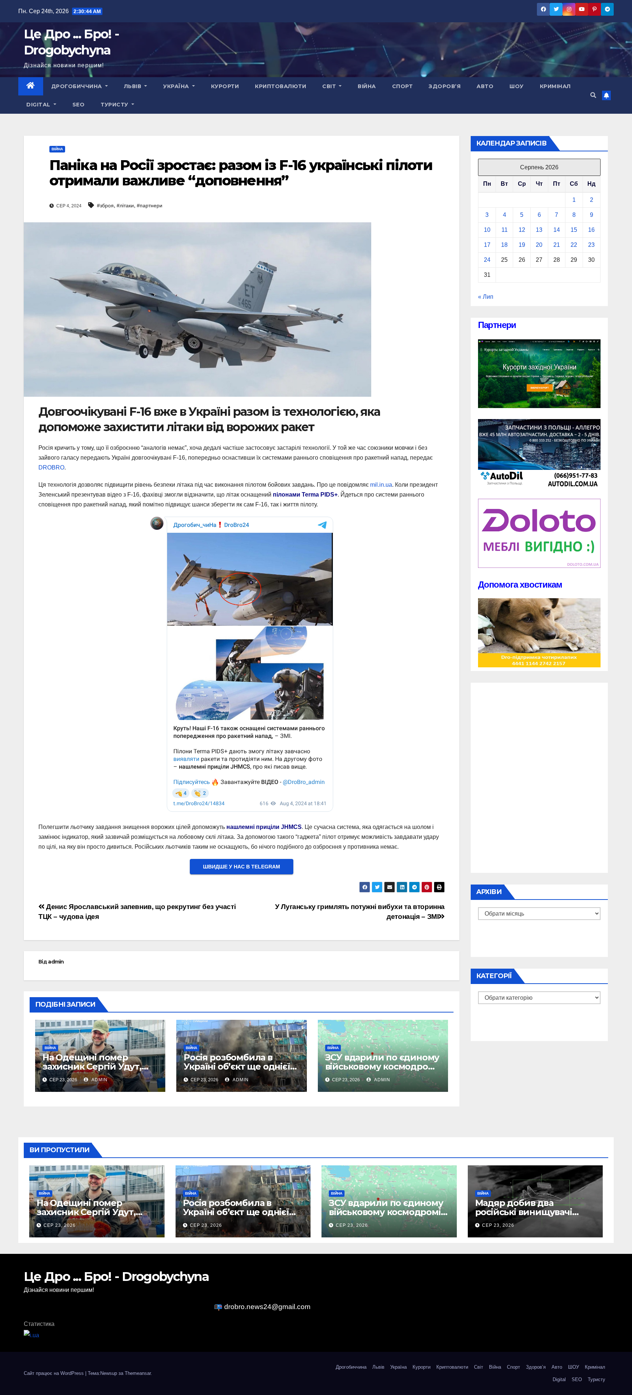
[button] (593, 95)
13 (539, 230)
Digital (39, 104)
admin (56, 961)
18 (504, 245)
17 (487, 245)
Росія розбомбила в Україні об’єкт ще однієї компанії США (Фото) (237, 1066)
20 (539, 245)
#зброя (105, 205)
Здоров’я (444, 86)
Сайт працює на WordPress (54, 1373)
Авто (485, 86)
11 (504, 230)
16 (591, 230)
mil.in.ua (381, 485)
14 (556, 230)
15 (574, 230)
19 (522, 245)
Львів (133, 86)
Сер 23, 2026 (60, 1225)
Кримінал (555, 86)
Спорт (402, 86)
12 (522, 230)
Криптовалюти (280, 86)
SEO (78, 104)
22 (574, 245)
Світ (330, 86)
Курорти (225, 86)
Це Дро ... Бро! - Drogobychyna (116, 1276)
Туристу (115, 104)
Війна (367, 86)
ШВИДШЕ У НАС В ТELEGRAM (241, 867)
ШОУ (516, 86)
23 (591, 245)
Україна (177, 86)
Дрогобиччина (77, 86)
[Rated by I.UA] (31, 1335)
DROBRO (51, 467)
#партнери (149, 205)
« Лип (485, 297)
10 (487, 230)
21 (556, 245)
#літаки (125, 205)
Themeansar (138, 1373)
